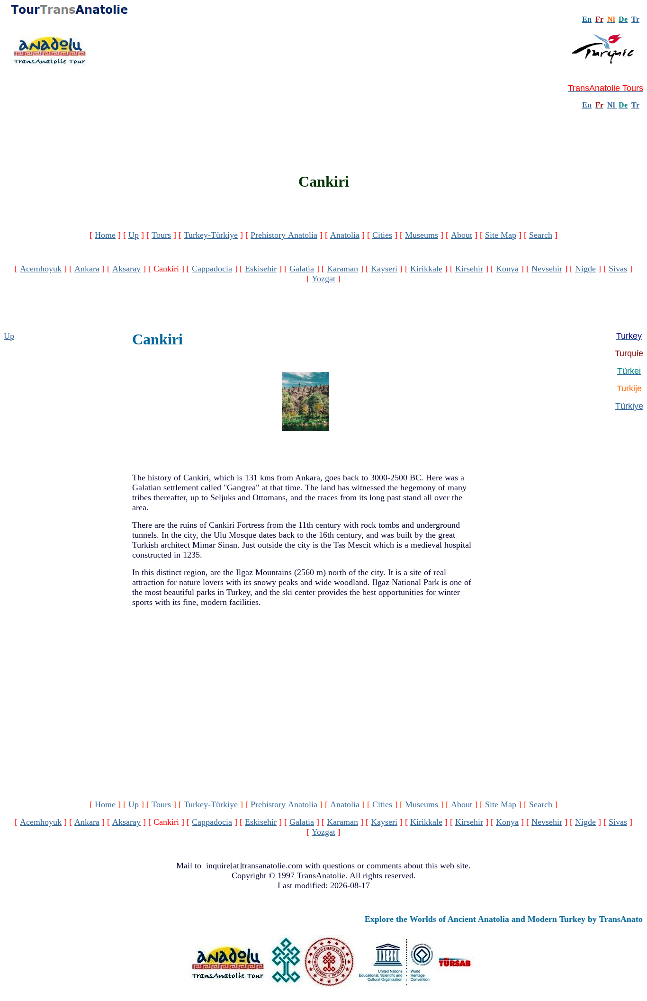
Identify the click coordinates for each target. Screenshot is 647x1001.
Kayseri (384, 268)
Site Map (500, 235)
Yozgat (323, 278)
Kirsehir (469, 268)
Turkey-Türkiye (211, 235)
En (587, 105)
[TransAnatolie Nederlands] (616, 105)
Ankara (86, 268)
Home (105, 235)
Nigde (585, 268)
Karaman (342, 268)
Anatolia (344, 235)
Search (540, 235)
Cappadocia (212, 268)
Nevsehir (546, 268)
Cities (382, 235)
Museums (421, 235)
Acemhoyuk (41, 268)
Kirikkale (426, 268)
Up (133, 235)
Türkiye (629, 406)
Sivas (618, 268)
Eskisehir (261, 268)
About (461, 235)
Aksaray (126, 268)
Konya (507, 268)
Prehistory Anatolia (284, 235)
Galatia (301, 268)
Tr (635, 19)
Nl (611, 105)
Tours (161, 235)
